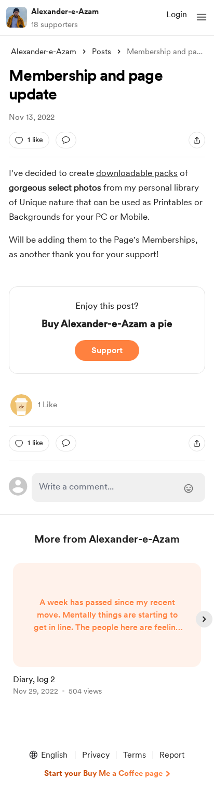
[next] (204, 619)
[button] (201, 17)
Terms (134, 755)
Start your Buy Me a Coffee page (103, 773)
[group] (107, 635)
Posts (101, 51)
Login (176, 14)
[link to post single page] (107, 631)
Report (171, 755)
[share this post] (197, 140)
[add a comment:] (66, 140)
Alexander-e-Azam (65, 11)
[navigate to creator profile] (16, 17)
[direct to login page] (118, 487)
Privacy (96, 755)
